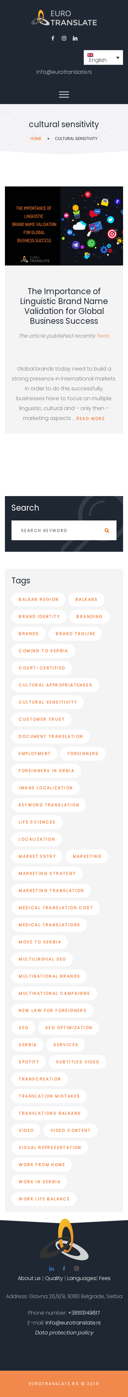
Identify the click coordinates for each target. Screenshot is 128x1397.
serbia (28, 1045)
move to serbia (40, 942)
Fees (105, 1278)
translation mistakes (49, 1096)
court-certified (42, 668)
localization (37, 839)
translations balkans (50, 1113)
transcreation (40, 1079)
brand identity (39, 616)
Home (36, 138)
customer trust (42, 719)
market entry (37, 856)
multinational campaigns (54, 993)
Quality (54, 1278)
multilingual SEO (42, 959)
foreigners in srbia (47, 770)
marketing (87, 856)
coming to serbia (43, 651)
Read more (90, 418)
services (65, 1045)
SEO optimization (69, 1027)
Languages (81, 1278)
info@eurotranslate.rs (64, 72)
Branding (89, 616)
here (103, 336)
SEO (24, 1027)
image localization (46, 788)
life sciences (37, 822)
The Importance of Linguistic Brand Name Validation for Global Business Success (64, 306)
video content (71, 1130)
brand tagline (76, 633)
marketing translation (51, 890)
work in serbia (40, 1182)
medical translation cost (56, 907)
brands (29, 633)
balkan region (39, 599)
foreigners (83, 753)
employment (35, 753)
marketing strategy (47, 873)
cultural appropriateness (56, 685)
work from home (42, 1164)
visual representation (50, 1147)
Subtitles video (78, 1062)
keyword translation (49, 805)
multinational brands (49, 976)
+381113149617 (84, 1313)
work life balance (44, 1199)
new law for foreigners (53, 1010)
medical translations (49, 925)
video (26, 1130)
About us (29, 1278)
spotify (29, 1062)
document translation (51, 736)
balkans (86, 599)
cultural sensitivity (48, 702)
